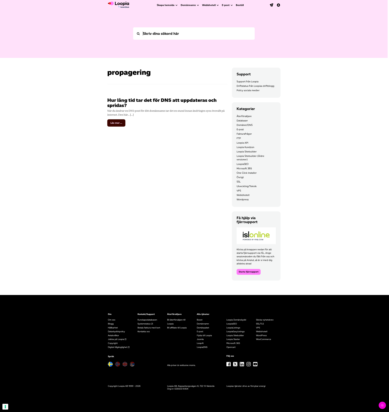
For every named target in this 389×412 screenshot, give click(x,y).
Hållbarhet (113, 327)
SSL (239, 181)
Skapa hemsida (165, 5)
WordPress (261, 335)
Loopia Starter (233, 339)
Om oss (111, 320)
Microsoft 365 (244, 168)
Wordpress (243, 199)
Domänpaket (203, 327)
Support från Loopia (247, 81)
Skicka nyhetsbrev (265, 320)
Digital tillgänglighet (117, 347)
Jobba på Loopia (116, 339)
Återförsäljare (244, 116)
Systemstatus (144, 323)
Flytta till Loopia (204, 335)
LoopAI (200, 343)
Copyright (113, 343)
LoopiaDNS (202, 347)
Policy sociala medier (248, 90)
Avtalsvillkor (113, 335)
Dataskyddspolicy (116, 331)
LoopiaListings (233, 327)
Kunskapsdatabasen (147, 320)
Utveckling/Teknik (247, 186)
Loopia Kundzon (245, 147)
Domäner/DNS (245, 125)
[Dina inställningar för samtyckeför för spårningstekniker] (5, 407)
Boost (199, 320)
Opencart (231, 347)
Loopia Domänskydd (236, 320)
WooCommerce (263, 339)
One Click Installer (247, 172)
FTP (239, 138)
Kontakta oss (144, 331)
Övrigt (240, 177)
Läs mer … (117, 124)
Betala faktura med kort (149, 327)
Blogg (111, 323)
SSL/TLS (260, 323)
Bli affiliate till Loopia (177, 327)
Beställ (240, 5)
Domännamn (188, 5)
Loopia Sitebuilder (247, 151)
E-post (226, 5)
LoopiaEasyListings (235, 331)
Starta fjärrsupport (248, 272)
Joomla (200, 339)
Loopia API (242, 142)
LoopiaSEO (243, 164)
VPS (239, 190)
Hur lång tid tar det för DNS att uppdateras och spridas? (162, 102)
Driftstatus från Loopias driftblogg (255, 85)
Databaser (242, 120)
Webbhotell (209, 5)
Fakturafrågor (244, 133)
